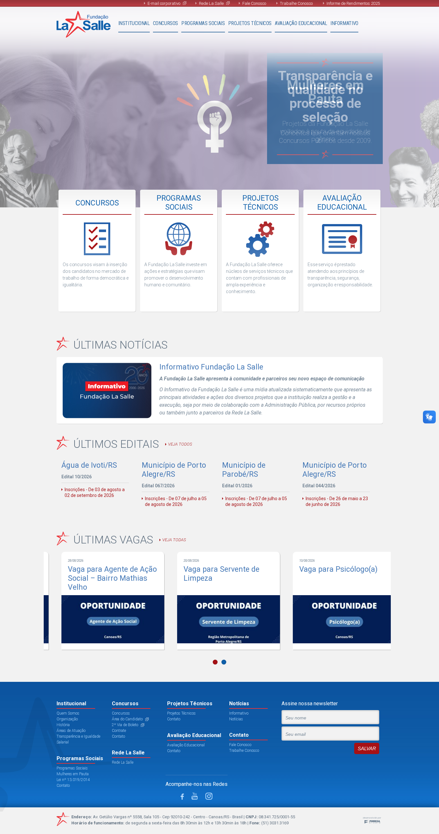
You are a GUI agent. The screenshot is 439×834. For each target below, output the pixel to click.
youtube (195, 796)
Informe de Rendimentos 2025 (353, 3)
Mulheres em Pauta (73, 774)
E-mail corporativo (164, 3)
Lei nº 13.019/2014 (73, 780)
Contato (63, 785)
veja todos (180, 444)
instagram (208, 796)
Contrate (119, 730)
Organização (67, 719)
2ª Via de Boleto (125, 725)
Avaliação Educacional (301, 23)
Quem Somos (68, 713)
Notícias (236, 719)
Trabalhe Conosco (296, 3)
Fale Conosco (254, 3)
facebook (182, 797)
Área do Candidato (127, 719)
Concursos (165, 23)
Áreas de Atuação (71, 730)
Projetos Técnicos (250, 23)
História (63, 725)
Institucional (134, 23)
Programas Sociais (203, 23)
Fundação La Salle (84, 24)
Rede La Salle (211, 3)
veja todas (174, 539)
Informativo (344, 23)
